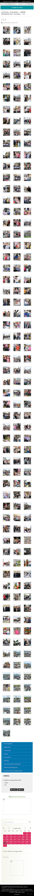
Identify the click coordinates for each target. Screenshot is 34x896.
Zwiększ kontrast (26, 1)
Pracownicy (7, 757)
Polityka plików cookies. (20, 892)
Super (6, 783)
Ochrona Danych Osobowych (12, 764)
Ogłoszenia (7, 747)
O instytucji (7, 750)
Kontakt (6, 760)
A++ (17, 1)
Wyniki (21, 789)
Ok (5, 785)
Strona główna (14, 12)
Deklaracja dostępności (11, 767)
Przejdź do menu (17, 7)
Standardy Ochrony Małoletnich (13, 771)
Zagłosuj (14, 789)
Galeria (6, 754)
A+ (15, 1)
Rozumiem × (17, 894)
